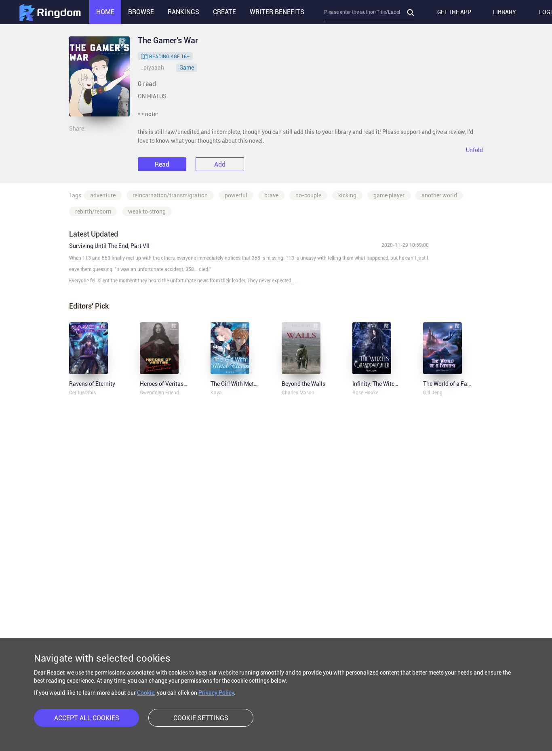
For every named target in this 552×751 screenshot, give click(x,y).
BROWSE (141, 12)
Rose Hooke (365, 393)
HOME (105, 12)
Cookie (145, 693)
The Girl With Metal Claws (243, 384)
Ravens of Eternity (92, 384)
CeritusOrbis (82, 393)
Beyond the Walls (303, 384)
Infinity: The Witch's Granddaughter (396, 384)
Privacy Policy (216, 693)
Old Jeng (432, 393)
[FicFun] (49, 12)
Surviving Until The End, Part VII (109, 246)
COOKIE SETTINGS (200, 718)
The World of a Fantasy (452, 384)
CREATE (224, 12)
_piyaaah (152, 67)
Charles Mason (298, 393)
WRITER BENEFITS (277, 12)
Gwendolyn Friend (159, 393)
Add (219, 164)
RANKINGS (183, 12)
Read (162, 164)
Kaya (216, 393)
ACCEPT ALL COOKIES (86, 718)
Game (186, 67)
